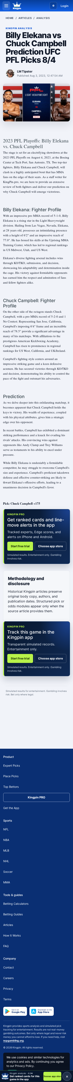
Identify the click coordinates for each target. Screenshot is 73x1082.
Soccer (8, 871)
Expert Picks (11, 765)
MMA (6, 882)
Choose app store (50, 546)
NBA (6, 840)
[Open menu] (6, 5)
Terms (7, 999)
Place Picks (10, 776)
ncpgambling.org (13, 1040)
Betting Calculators (15, 903)
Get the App (11, 808)
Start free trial (20, 546)
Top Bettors (11, 786)
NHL (6, 861)
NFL (6, 829)
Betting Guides (13, 914)
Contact (8, 967)
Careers (8, 978)
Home (10, 18)
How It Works (12, 935)
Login (65, 6)
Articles (25, 18)
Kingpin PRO (36, 797)
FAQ (6, 946)
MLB (6, 850)
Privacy (8, 988)
